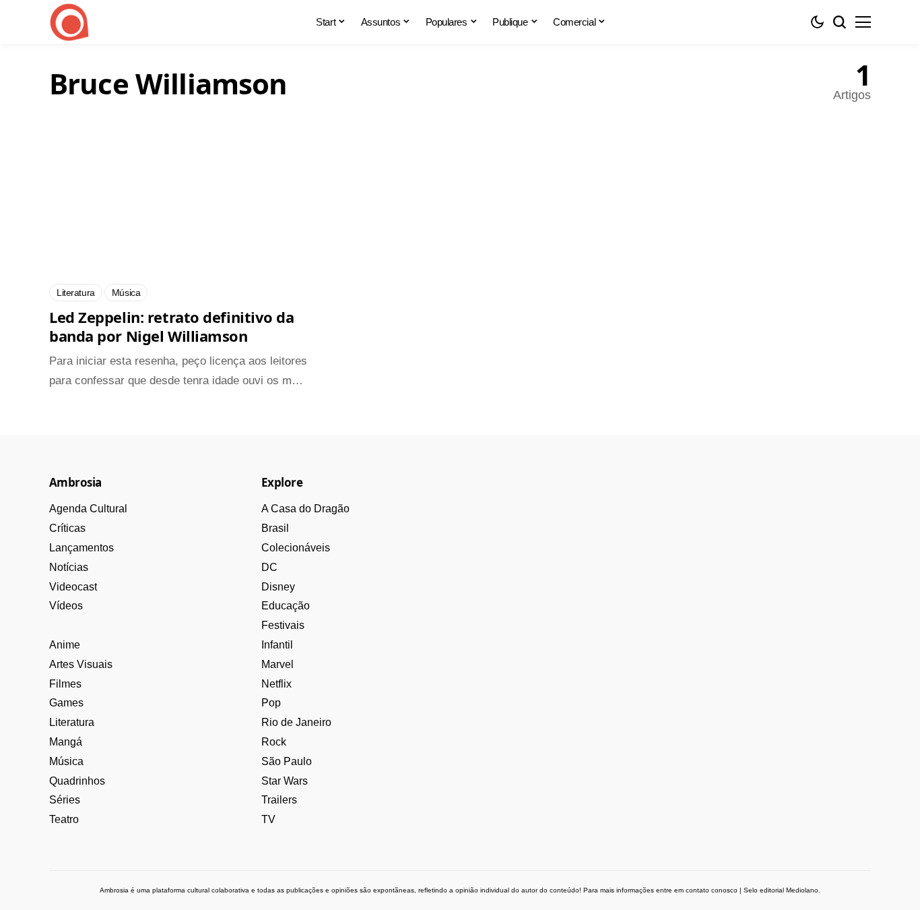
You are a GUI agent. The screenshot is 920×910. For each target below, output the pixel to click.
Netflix (276, 684)
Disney (278, 587)
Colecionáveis (295, 547)
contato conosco (711, 890)
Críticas (67, 528)
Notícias (68, 567)
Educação (285, 605)
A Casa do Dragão (305, 508)
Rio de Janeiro (296, 722)
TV (268, 819)
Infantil (277, 644)
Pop (271, 702)
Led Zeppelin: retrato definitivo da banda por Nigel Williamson (171, 326)
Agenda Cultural (88, 508)
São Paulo (286, 761)
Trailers (279, 800)
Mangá (65, 742)
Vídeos (66, 605)
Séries (64, 800)
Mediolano (802, 890)
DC (269, 567)
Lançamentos (81, 547)
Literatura (71, 722)
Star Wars (284, 781)
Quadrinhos (77, 781)
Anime (64, 644)
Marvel (277, 664)
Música (66, 761)
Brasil (275, 528)
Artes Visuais (80, 664)
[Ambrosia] (69, 22)
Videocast (73, 587)
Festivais (282, 625)
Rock (273, 742)
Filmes (65, 684)
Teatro (64, 819)
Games (66, 702)
